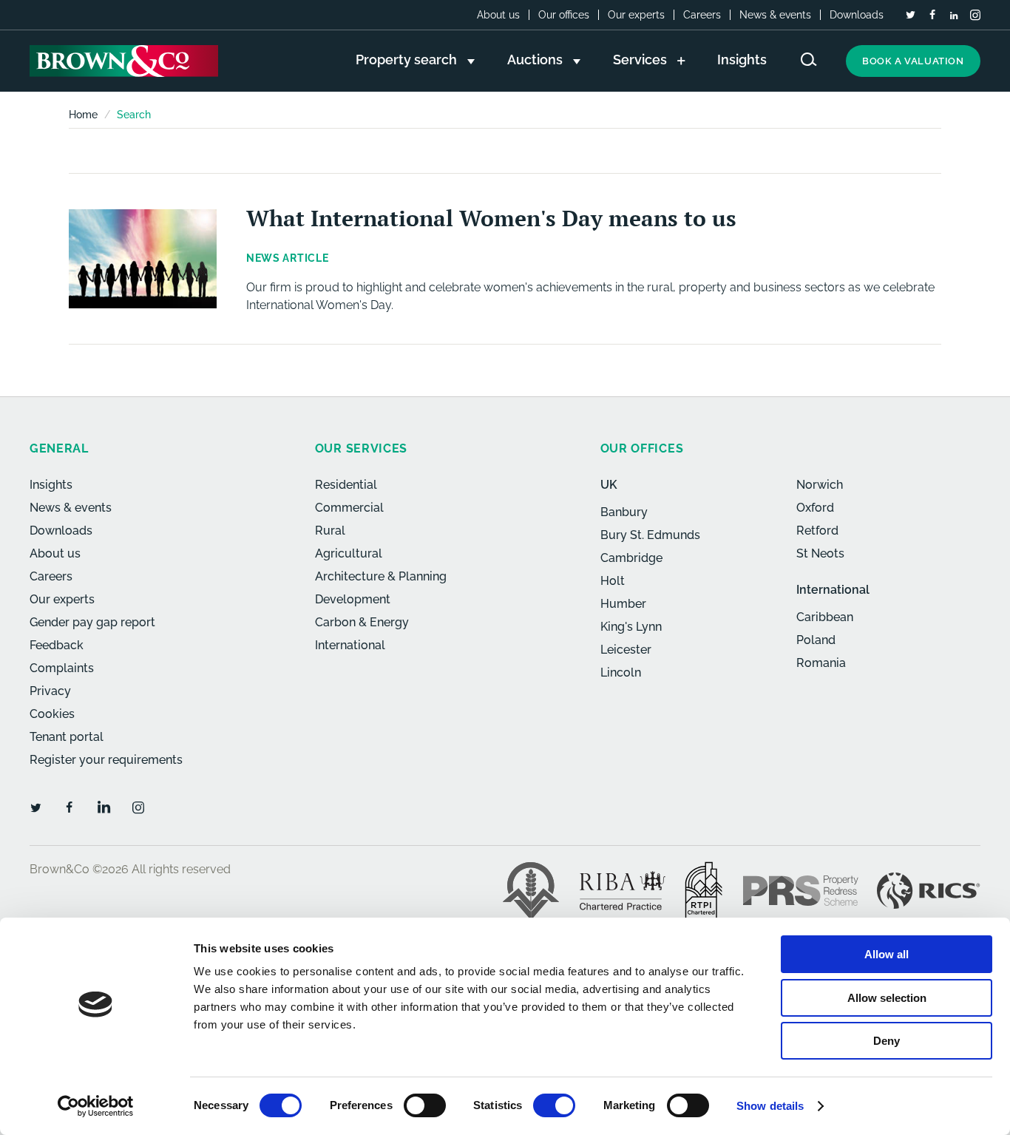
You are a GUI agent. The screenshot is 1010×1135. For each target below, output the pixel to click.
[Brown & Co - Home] (124, 61)
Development (352, 599)
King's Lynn (631, 627)
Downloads (857, 15)
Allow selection (886, 998)
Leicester (625, 650)
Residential (346, 485)
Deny (886, 1040)
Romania (821, 663)
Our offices (563, 15)
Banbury (624, 512)
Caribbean (824, 617)
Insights (51, 485)
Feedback (57, 645)
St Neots (820, 553)
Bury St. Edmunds (650, 535)
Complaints (62, 668)
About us (498, 15)
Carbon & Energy (362, 622)
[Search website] (809, 59)
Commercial (349, 508)
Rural (330, 531)
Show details (770, 1106)
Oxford (815, 508)
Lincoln (620, 672)
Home (83, 115)
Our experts (636, 15)
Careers (702, 15)
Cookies (52, 714)
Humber (623, 604)
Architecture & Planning (381, 576)
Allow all (886, 954)
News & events (775, 15)
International (350, 645)
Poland (816, 640)
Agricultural (348, 553)
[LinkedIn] (953, 15)
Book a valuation (913, 61)
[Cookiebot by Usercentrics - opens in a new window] (95, 1106)
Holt (612, 581)
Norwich (819, 485)
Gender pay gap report (92, 622)
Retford (817, 531)
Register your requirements (106, 760)
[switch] (425, 1105)
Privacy (50, 691)
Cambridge (631, 558)
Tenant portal (67, 737)
